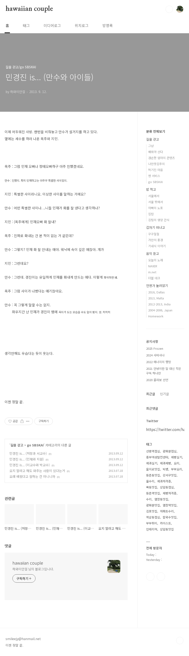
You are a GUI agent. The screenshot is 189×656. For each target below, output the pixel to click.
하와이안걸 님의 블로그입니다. (33, 569)
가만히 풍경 (155, 240)
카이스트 (165, 523)
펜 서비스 (154, 176)
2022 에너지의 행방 (158, 362)
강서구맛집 (170, 475)
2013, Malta (156, 298)
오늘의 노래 (155, 260)
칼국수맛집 (170, 517)
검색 (169, 9)
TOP (179, 640)
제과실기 (151, 463)
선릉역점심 (153, 451)
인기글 (164, 393)
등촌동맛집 (153, 475)
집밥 (151, 214)
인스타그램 (150, 576)
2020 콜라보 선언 (157, 380)
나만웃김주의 (156, 164)
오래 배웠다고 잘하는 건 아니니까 (32, 476)
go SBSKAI (35, 445)
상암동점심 (167, 487)
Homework (155, 316)
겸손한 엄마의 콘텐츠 (161, 158)
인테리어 (151, 529)
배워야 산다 (155, 152)
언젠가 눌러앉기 (157, 285)
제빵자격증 (170, 493)
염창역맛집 (170, 505)
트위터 (161, 576)
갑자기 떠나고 (155, 227)
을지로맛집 (153, 469)
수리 (149, 499)
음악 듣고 (152, 253)
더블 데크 (154, 278)
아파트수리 (167, 511)
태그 (26, 25)
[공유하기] (22, 421)
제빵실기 (176, 457)
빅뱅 (165, 469)
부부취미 (151, 523)
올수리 (150, 481)
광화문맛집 (153, 505)
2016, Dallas (156, 292)
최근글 (150, 393)
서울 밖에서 (155, 202)
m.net (152, 272)
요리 (176, 463)
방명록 (107, 25)
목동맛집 (151, 487)
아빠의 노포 (155, 208)
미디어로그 (52, 25)
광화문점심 (170, 451)
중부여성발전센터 (157, 457)
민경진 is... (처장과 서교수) (28, 453)
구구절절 (153, 234)
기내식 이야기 (157, 246)
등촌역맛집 (153, 493)
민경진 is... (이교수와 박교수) (29, 465)
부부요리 (176, 469)
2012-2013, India (159, 304)
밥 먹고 (151, 189)
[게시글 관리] (28, 421)
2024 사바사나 (155, 355)
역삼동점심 (153, 517)
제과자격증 (164, 481)
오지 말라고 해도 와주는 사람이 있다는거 (37, 470)
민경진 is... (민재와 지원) (26, 459)
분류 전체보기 (155, 131)
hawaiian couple (29, 9)
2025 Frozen (154, 348)
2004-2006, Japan (160, 310)
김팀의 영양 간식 (158, 220)
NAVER (152, 266)
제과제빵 (165, 463)
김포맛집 (151, 511)
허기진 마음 (155, 170)
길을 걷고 (16, 445)
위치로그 (82, 25)
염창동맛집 (161, 499)
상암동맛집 (167, 529)
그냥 (151, 146)
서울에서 (153, 196)
